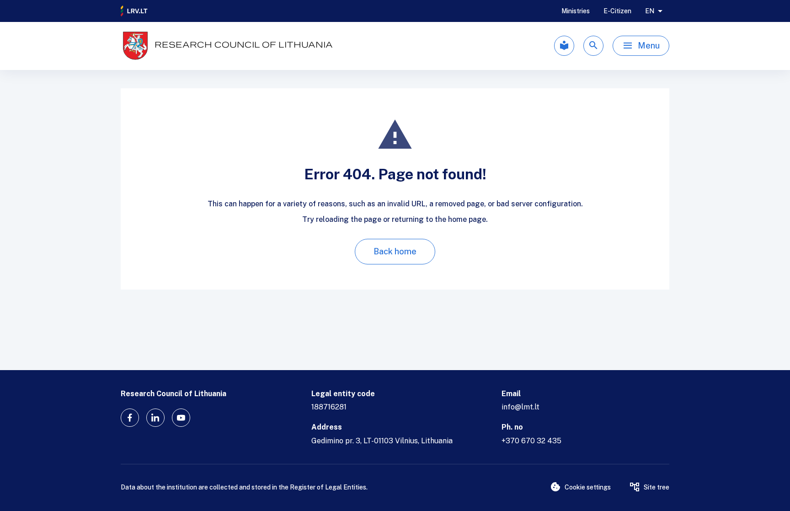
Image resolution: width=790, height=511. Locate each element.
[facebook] (130, 418)
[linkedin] (155, 418)
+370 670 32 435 (531, 440)
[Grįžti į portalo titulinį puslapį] (134, 11)
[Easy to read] (564, 46)
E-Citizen (617, 11)
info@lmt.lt (520, 407)
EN (649, 11)
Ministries (575, 11)
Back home (395, 251)
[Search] (593, 46)
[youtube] (181, 418)
